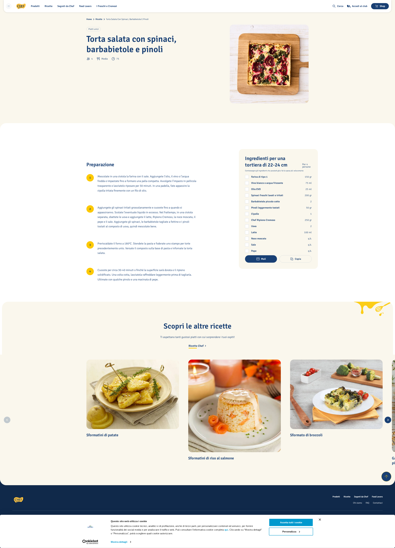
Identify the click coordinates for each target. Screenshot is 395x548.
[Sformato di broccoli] (336, 394)
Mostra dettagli (119, 542)
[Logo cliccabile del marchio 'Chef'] (21, 6)
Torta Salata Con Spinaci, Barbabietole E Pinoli (127, 19)
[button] (36, 6)
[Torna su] (386, 476)
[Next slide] (388, 420)
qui (226, 529)
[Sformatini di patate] (132, 394)
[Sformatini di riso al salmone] (234, 406)
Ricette (99, 19)
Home (89, 19)
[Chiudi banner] (320, 520)
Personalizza (289, 531)
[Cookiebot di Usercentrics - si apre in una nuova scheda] (90, 542)
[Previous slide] (7, 420)
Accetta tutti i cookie (291, 522)
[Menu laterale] (8, 6)
